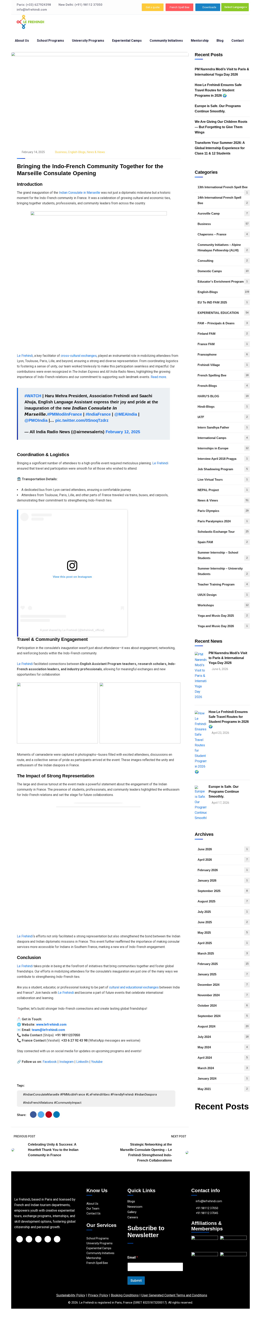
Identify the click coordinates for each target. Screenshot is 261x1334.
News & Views (96, 152)
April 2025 (223, 943)
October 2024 (223, 1005)
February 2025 (223, 964)
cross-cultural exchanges (79, 356)
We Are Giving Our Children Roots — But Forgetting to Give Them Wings (221, 127)
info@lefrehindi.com (209, 1201)
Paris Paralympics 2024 (223, 521)
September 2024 (223, 1016)
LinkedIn (82, 1062)
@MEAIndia (125, 414)
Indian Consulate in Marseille (79, 193)
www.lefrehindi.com (51, 1024)
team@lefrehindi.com (48, 1030)
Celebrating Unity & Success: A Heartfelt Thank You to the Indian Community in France (53, 1150)
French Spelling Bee (223, 375)
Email (132, 1257)
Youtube (97, 1062)
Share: (21, 1115)
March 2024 (223, 1068)
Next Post (178, 1136)
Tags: (21, 1085)
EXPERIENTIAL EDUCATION (223, 312)
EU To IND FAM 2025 (223, 302)
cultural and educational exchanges (134, 987)
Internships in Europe (223, 448)
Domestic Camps (223, 271)
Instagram (66, 1062)
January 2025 (223, 974)
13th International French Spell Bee (223, 188)
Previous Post (24, 1136)
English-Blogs (76, 152)
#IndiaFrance (98, 414)
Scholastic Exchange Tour (223, 531)
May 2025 (223, 932)
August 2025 (223, 901)
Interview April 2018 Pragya (223, 458)
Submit (136, 1280)
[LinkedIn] (56, 1114)
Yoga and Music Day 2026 (223, 626)
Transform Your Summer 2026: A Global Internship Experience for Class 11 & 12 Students (220, 148)
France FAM (223, 344)
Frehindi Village (223, 365)
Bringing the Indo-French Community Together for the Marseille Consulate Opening (90, 169)
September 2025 (223, 891)
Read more (158, 377)
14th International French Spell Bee (223, 200)
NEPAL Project (223, 490)
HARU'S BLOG (223, 396)
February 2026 (223, 870)
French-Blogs (223, 385)
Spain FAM (223, 542)
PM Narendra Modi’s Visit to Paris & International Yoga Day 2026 (222, 71)
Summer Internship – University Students (223, 571)
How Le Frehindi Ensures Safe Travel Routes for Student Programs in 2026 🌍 (218, 90)
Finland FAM (223, 333)
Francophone (223, 354)
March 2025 (223, 953)
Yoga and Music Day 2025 (223, 615)
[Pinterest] (48, 1114)
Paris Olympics (223, 511)
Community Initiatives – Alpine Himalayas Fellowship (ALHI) (223, 247)
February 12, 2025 (123, 432)
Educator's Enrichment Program (223, 281)
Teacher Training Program (223, 584)
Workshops (223, 605)
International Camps (223, 438)
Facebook (50, 1062)
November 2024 (223, 995)
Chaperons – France (223, 234)
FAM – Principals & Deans (223, 323)
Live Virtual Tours (223, 479)
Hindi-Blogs (223, 406)
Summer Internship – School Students (223, 555)
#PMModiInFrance (64, 414)
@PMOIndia (36, 420)
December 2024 (223, 984)
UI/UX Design (223, 594)
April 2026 (223, 859)
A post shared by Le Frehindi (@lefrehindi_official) (72, 630)
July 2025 (223, 911)
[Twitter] (41, 1114)
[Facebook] (33, 1114)
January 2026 (223, 880)
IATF (223, 417)
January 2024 (223, 1078)
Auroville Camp (223, 213)
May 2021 (223, 1089)
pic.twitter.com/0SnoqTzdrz (81, 420)
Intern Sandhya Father (223, 427)
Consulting (223, 260)
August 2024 (223, 1026)
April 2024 (223, 1057)
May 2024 (223, 1047)
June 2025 (223, 922)
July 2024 (223, 1037)
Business (61, 152)
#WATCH (32, 396)
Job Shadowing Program (223, 469)
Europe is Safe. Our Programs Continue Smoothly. (218, 108)
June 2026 (223, 849)
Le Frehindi (25, 356)
